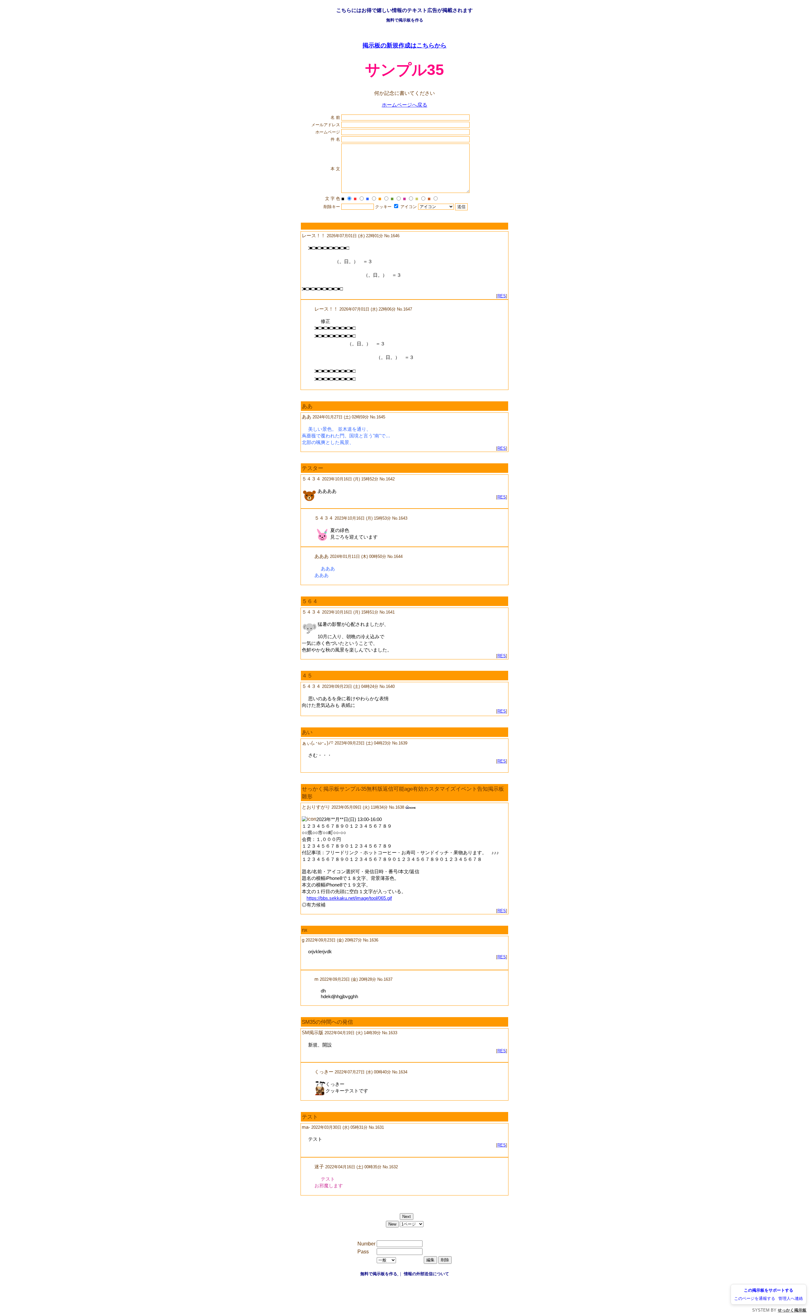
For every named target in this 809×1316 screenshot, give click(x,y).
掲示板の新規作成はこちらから (404, 45)
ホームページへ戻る (404, 105)
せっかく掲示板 (792, 1310)
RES (501, 295)
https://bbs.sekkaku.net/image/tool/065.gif (349, 898)
